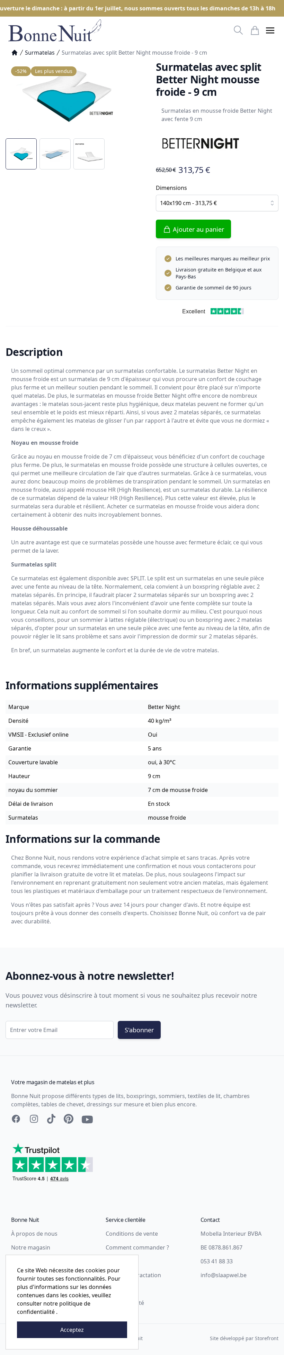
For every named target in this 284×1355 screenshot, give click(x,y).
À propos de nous (34, 1233)
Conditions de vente (132, 1233)
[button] (270, 30)
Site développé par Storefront (244, 1338)
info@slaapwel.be (224, 1275)
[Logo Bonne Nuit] (54, 30)
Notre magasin (30, 1247)
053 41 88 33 (217, 1261)
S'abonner (139, 1030)
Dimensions (171, 188)
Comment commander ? (137, 1247)
